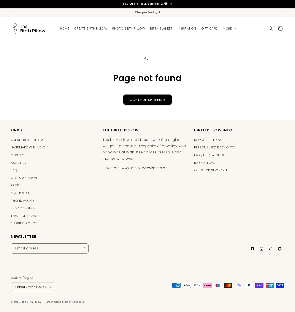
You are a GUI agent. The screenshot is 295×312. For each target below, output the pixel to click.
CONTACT (18, 155)
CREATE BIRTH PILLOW (27, 140)
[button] (229, 28)
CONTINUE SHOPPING (147, 99)
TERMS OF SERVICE (25, 216)
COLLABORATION (24, 178)
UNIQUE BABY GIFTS (209, 155)
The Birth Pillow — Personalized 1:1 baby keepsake (53, 302)
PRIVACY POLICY (23, 208)
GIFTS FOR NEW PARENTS (213, 170)
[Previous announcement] (12, 12)
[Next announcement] (282, 12)
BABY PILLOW (204, 163)
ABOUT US (18, 163)
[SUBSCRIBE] (83, 248)
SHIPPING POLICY (24, 223)
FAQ (14, 170)
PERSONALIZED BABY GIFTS (214, 147)
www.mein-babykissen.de (145, 168)
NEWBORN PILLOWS (209, 140)
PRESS (15, 185)
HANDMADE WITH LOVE (28, 147)
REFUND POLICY (22, 201)
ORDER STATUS (22, 193)
